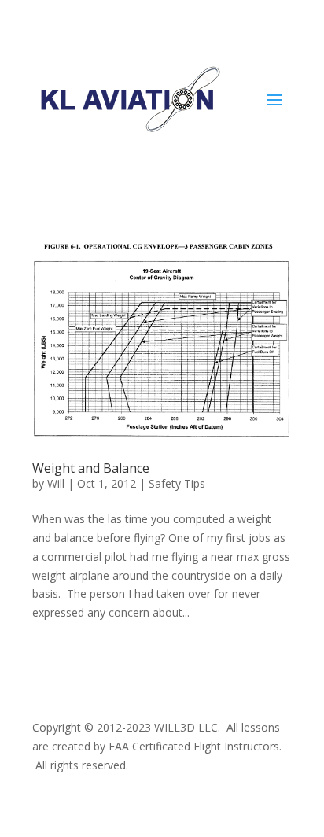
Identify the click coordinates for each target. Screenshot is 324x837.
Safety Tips (177, 483)
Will (55, 483)
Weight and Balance (90, 468)
